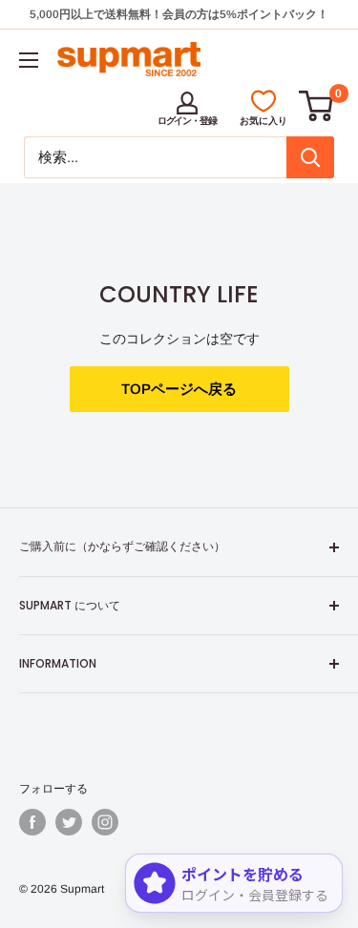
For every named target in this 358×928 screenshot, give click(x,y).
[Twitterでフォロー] (68, 822)
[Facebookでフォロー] (32, 822)
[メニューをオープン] (28, 60)
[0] (317, 106)
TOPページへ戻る (179, 389)
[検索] (310, 157)
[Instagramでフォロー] (105, 822)
